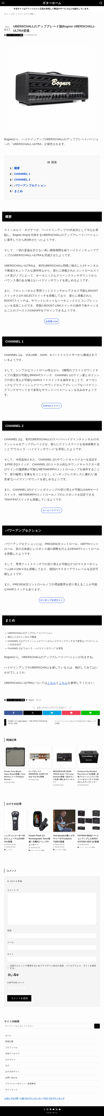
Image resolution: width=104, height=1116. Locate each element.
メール (10, 942)
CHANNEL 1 (22, 173)
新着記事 (9, 1041)
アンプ (38, 700)
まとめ (18, 191)
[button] (13, 713)
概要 (17, 168)
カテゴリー (10, 1060)
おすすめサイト (12, 1071)
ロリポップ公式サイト (51, 600)
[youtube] (53, 1109)
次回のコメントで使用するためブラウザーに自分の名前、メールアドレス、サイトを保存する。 (53, 967)
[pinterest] (50, 1109)
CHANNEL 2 (22, 179)
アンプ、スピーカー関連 (14, 35)
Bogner (31, 700)
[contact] (59, 1109)
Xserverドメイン (51, 405)
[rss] (56, 1109)
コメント (13, 890)
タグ (7, 1065)
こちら (51, 682)
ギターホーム (52, 3)
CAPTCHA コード (15, 982)
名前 (9, 930)
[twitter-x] (44, 1109)
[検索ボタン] (101, 3)
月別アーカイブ (12, 1053)
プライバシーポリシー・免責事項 (20, 1084)
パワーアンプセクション (30, 185)
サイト (10, 954)
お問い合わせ (11, 1078)
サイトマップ (11, 1090)
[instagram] (47, 1109)
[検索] (97, 1026)
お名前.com (52, 321)
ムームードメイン (51, 510)
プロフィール (11, 1047)
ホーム (8, 1035)
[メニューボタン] (3, 3)
